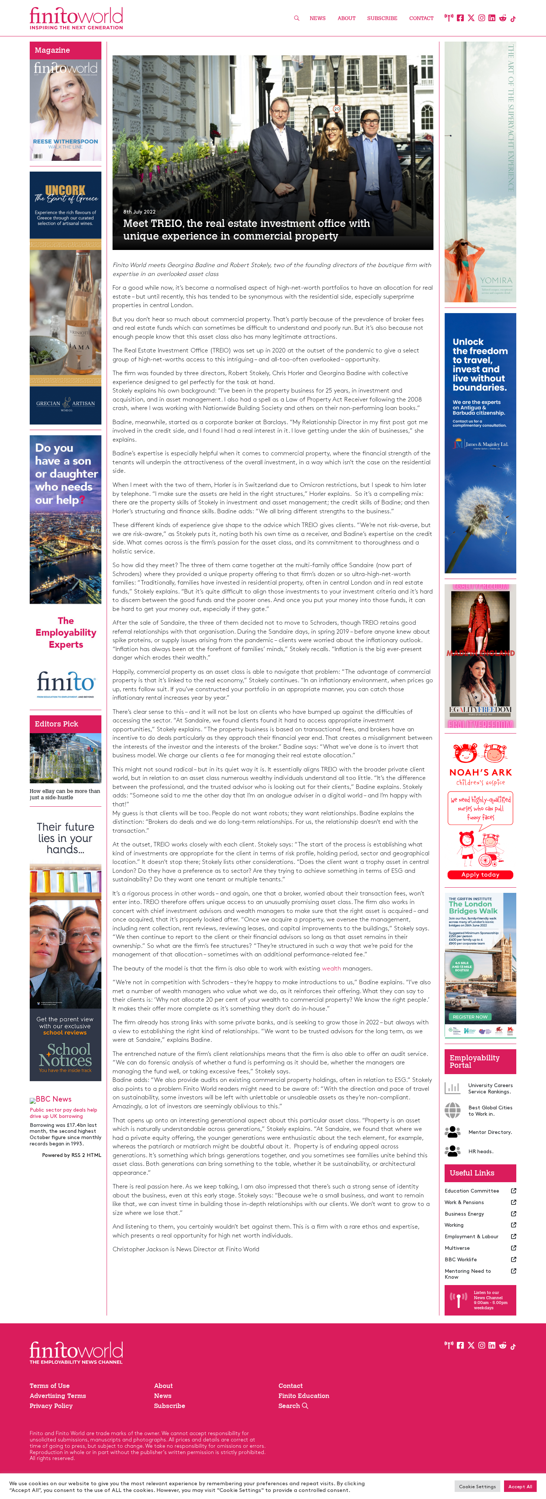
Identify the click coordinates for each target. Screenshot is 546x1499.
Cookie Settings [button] (477, 1486)
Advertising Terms (58, 1395)
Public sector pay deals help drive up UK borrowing (63, 1112)
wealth (331, 968)
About (346, 18)
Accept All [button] (520, 1486)
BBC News (54, 1098)
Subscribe (382, 18)
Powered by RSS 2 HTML (71, 1154)
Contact (421, 18)
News (318, 18)
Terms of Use (50, 1385)
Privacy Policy (51, 1405)
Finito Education (304, 1395)
